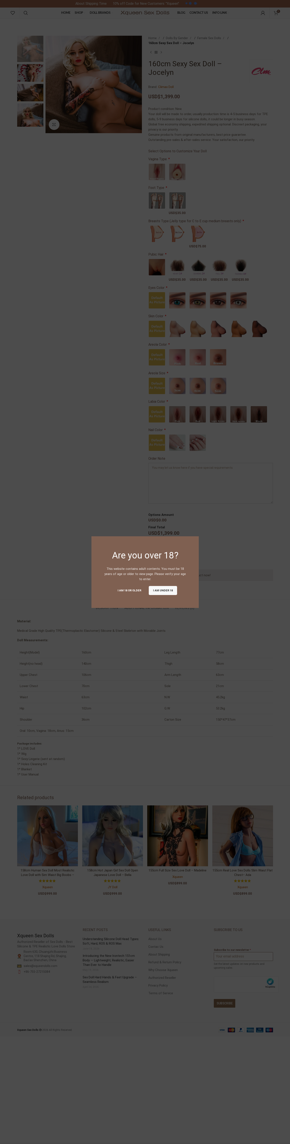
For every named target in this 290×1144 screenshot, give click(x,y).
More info (251, 1136)
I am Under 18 (163, 590)
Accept (273, 1136)
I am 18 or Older (129, 590)
